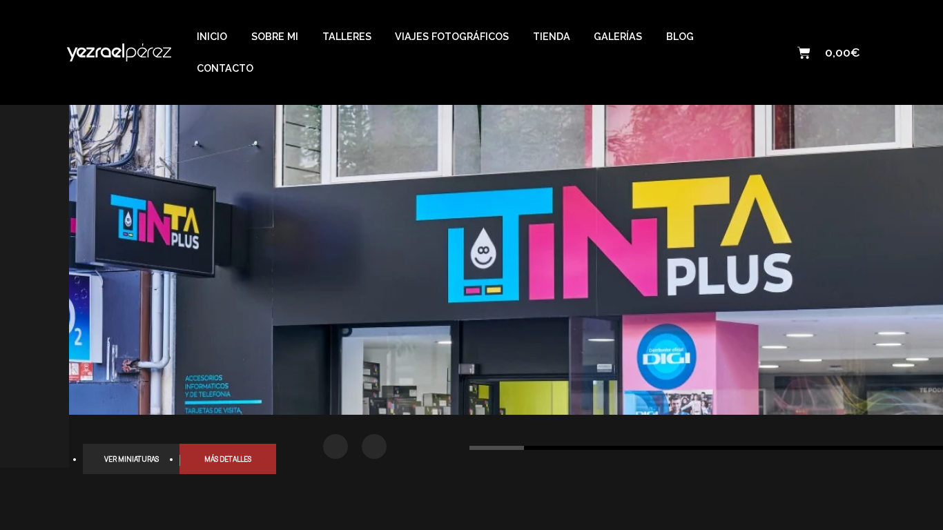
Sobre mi (274, 36)
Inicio (212, 36)
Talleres (346, 36)
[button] (335, 446)
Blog (680, 36)
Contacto (225, 68)
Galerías (618, 36)
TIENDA (551, 36)
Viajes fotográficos (452, 36)
